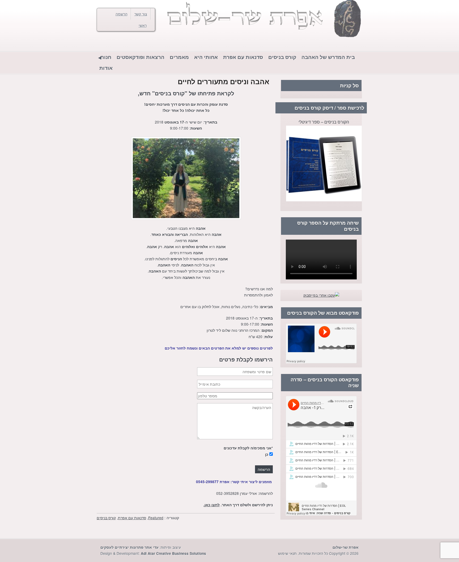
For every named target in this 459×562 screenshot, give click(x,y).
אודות (106, 67)
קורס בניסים (282, 57)
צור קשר (140, 13)
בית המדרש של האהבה (328, 57)
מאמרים (179, 57)
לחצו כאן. (211, 504)
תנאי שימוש (287, 553)
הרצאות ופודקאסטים (140, 57)
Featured (155, 517)
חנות (105, 57)
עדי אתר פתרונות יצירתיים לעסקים (129, 547)
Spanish (102, 43)
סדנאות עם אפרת (243, 57)
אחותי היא (206, 57)
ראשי (143, 25)
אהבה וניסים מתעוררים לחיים (223, 81)
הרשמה (122, 13)
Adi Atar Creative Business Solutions (173, 553)
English (112, 43)
